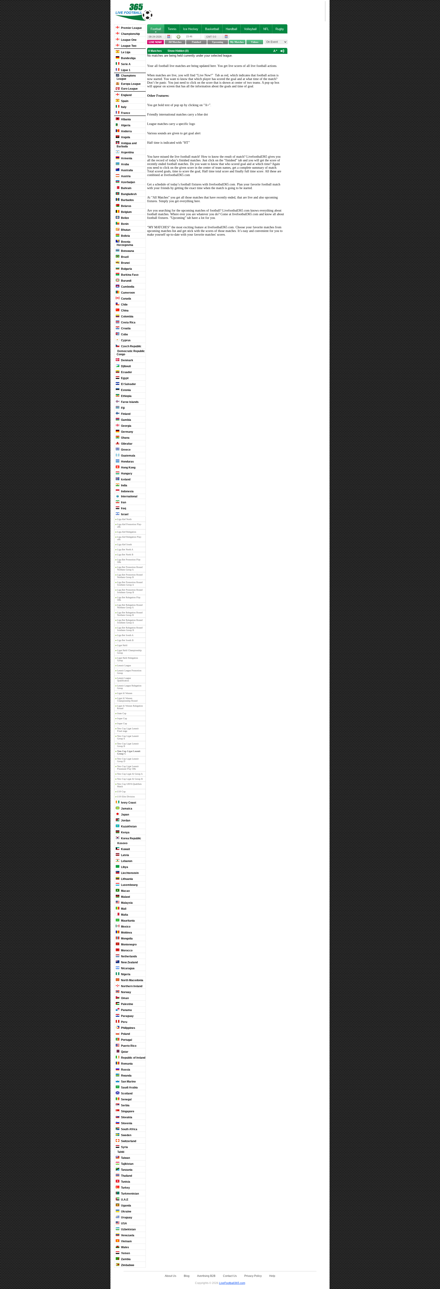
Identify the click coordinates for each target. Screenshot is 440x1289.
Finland (125, 414)
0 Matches (155, 50)
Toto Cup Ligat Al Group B (130, 779)
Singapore (127, 1111)
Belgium (126, 212)
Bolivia (125, 235)
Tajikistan (126, 1163)
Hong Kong (127, 467)
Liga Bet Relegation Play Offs (128, 598)
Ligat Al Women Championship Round (127, 699)
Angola (125, 137)
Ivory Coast (128, 802)
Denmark (126, 360)
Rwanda (126, 1075)
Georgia (125, 425)
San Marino (128, 1081)
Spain (124, 101)
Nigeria (125, 974)
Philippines (127, 1028)
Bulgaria (126, 268)
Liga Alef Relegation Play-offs (129, 538)
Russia (125, 1069)
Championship (130, 34)
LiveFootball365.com (232, 1282)
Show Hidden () (178, 50)
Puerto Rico (128, 1045)
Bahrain (125, 188)
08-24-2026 (155, 36)
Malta (124, 914)
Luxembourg (129, 885)
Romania (126, 1063)
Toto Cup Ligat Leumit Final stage (128, 729)
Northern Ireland (131, 986)
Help (272, 1275)
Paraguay (127, 1016)
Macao (125, 890)
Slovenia (126, 1123)
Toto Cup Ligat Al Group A (130, 774)
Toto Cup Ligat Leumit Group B (128, 744)
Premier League (131, 28)
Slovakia (126, 1117)
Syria (124, 1147)
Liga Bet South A (125, 635)
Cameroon (127, 292)
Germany (126, 431)
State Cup (121, 713)
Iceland (125, 479)
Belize (124, 218)
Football (156, 29)
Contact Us (230, 1275)
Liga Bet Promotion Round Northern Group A (130, 568)
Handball (231, 29)
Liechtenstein (129, 873)
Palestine (126, 1004)
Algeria (125, 125)
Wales (124, 1247)
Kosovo (122, 843)
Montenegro (128, 944)
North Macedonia (131, 980)
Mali (123, 908)
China (124, 310)
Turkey (125, 1187)
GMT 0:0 (211, 36)
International (128, 496)
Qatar (124, 1051)
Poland (125, 1034)
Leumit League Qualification (124, 679)
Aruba (124, 164)
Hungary (126, 473)
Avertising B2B (206, 1275)
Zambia (125, 1259)
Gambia (125, 419)
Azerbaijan (127, 182)
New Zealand (129, 962)
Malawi (125, 896)
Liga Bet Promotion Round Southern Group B (130, 591)
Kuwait (125, 849)
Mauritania (127, 920)
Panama (126, 1010)
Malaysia (126, 902)
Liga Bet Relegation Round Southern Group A (130, 621)
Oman (124, 998)
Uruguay (126, 1217)
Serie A (125, 64)
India (123, 485)
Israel (124, 514)
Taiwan (125, 1158)
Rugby (279, 29)
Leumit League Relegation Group (129, 686)
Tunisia (125, 1181)
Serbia (124, 1105)
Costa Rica (127, 322)
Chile (124, 304)
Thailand (126, 1175)
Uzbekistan (128, 1229)
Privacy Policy (253, 1275)
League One (128, 39)
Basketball (212, 29)
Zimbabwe (127, 1265)
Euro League (129, 88)
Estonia (125, 390)
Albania (125, 119)
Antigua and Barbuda (127, 145)
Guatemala (127, 455)
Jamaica (126, 808)
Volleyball (250, 29)
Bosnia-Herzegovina (125, 243)
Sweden (125, 1135)
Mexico (125, 926)
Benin (124, 224)
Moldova (126, 932)
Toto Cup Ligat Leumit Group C (128, 752)
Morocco (126, 950)
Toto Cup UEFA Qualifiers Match (129, 785)
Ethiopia (126, 396)
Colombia (126, 316)
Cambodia (127, 286)
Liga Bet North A (125, 549)
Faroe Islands (129, 402)
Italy (123, 107)
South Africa (128, 1129)
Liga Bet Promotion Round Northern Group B (130, 575)
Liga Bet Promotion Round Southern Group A (130, 583)
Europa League (130, 83)
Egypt (124, 378)
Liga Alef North (124, 519)
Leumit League (124, 665)
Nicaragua (127, 968)
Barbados (127, 200)
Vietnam (126, 1241)
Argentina (127, 152)
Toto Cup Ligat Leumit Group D (128, 760)
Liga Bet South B (125, 640)
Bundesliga (128, 58)
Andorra (126, 131)
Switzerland (128, 1141)
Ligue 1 (125, 70)
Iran (123, 502)
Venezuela (127, 1235)
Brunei (125, 262)
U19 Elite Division (126, 796)
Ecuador (126, 372)
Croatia (125, 328)
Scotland (126, 1093)
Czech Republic (130, 346)
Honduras (127, 461)
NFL (266, 29)
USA (123, 1223)
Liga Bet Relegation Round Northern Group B (130, 613)
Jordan (125, 820)
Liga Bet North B (125, 554)
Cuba (124, 334)
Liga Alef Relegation (126, 532)
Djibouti (125, 366)
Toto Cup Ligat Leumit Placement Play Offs (128, 767)
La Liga (125, 52)
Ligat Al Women (124, 693)
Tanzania (126, 1169)
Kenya (124, 832)
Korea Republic (130, 838)
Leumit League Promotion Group (129, 671)
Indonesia (127, 491)
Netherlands (128, 956)
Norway (125, 992)
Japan (124, 814)
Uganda (125, 1205)
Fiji (122, 408)
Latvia (124, 855)
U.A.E (124, 1199)
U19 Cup (121, 791)
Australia (126, 170)
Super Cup (122, 718)
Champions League (126, 77)
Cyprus (125, 340)
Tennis (172, 29)
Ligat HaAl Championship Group (129, 651)
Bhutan (125, 229)
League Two (128, 45)
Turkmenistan (129, 1193)
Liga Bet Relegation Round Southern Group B (130, 628)
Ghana (124, 437)
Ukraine (125, 1211)
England (126, 95)
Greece (125, 449)
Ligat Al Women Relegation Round (130, 707)
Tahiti (120, 1152)
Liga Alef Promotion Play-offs (129, 525)
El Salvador (128, 384)
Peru (123, 1022)
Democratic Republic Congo (131, 353)
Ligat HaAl (122, 645)
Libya (124, 867)
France (125, 113)
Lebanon (126, 861)
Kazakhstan (128, 826)
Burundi (125, 280)
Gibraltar (126, 443)
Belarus (125, 206)
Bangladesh (128, 194)
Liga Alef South (124, 544)
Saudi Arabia (129, 1087)
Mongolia (126, 938)
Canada (125, 298)
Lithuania (126, 879)
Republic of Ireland (132, 1057)
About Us (170, 1275)
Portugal (126, 1039)
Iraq (123, 508)
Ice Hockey (190, 29)
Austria (125, 176)
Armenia (126, 158)
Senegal (126, 1099)
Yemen (125, 1253)
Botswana (127, 251)
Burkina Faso (129, 274)
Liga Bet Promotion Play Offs (128, 560)
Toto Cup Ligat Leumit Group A (128, 737)
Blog (187, 1275)
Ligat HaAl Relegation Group (127, 659)
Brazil (124, 257)
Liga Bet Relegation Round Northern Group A (130, 606)
